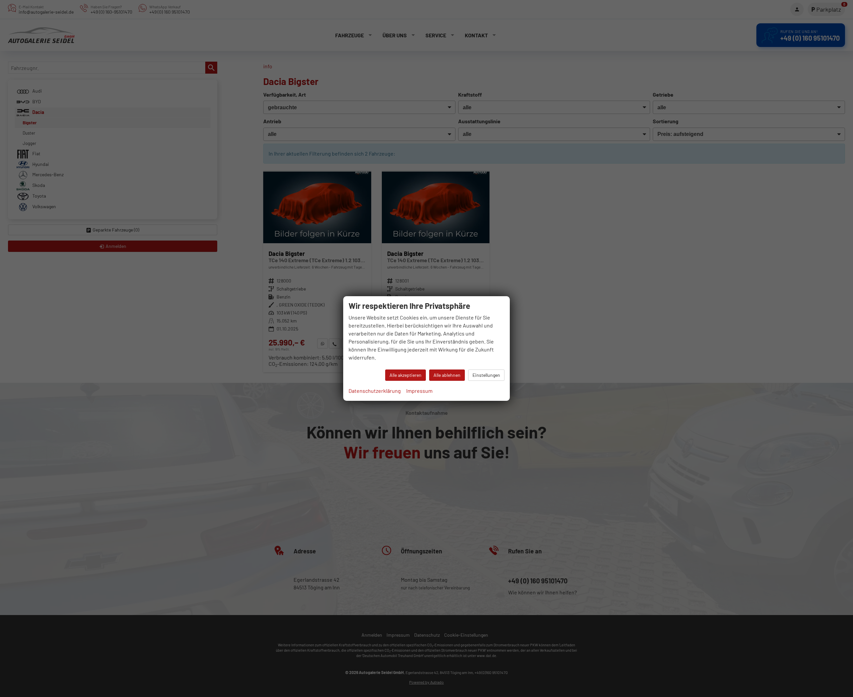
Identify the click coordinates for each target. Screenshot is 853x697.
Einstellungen (486, 375)
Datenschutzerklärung (375, 390)
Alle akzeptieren (406, 375)
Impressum (419, 390)
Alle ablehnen (446, 375)
